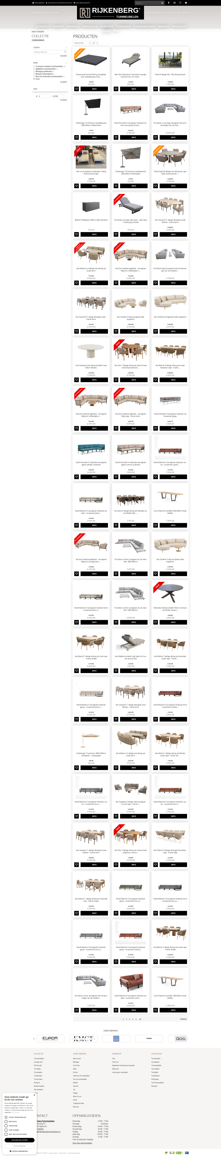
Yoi (74, 1089)
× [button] (34, 1095)
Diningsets (155, 1079)
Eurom (75, 1072)
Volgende (183, 1019)
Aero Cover (77, 1058)
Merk (35, 63)
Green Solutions (53, 1153)
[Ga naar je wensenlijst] (180, 3)
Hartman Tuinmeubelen (81, 1076)
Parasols (37, 1083)
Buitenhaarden (39, 1086)
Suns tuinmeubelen (80, 1079)
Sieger (75, 1093)
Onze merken (110, 1030)
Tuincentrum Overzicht (74, 1153)
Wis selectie (63, 55)
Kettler (75, 1083)
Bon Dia (76, 1107)
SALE (36, 1093)
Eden (75, 1069)
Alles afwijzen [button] (20, 1146)
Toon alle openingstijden (82, 1143)
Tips (113, 1058)
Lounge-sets (38, 1062)
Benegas (76, 1062)
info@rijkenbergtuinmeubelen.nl (47, 1131)
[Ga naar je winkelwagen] (186, 3)
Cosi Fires (76, 1065)
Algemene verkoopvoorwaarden (123, 1065)
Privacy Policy (62, 1153)
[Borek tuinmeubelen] (182, 1038)
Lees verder (15, 1112)
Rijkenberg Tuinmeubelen (43, 1121)
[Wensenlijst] (180, 3)
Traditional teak (78, 1103)
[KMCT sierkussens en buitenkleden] (50, 1038)
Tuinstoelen (38, 1072)
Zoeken (36, 47)
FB (169, 3)
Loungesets (155, 1062)
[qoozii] (149, 1038)
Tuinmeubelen (38, 40)
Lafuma (75, 1086)
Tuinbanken (38, 1076)
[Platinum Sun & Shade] (116, 1038)
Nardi (75, 1100)
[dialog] (19, 1124)
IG (174, 3)
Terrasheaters (38, 1089)
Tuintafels (37, 1069)
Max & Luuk (77, 1096)
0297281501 (39, 1129)
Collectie (40, 36)
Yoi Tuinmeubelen (157, 1083)
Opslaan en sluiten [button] (20, 1140)
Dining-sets (38, 1065)
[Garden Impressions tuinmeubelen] (83, 1038)
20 (140, 1019)
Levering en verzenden (120, 1072)
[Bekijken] (186, 3)
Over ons (115, 1062)
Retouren (115, 1069)
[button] (20, 1151)
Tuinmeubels (155, 1058)
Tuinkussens (38, 1079)
